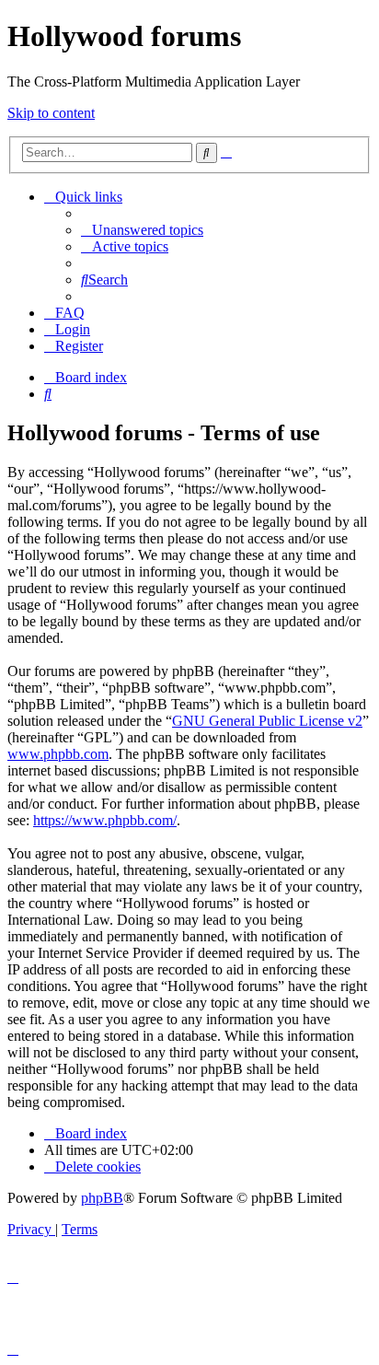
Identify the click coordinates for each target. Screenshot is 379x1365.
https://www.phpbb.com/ (105, 820)
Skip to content (51, 113)
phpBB (102, 1198)
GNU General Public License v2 (267, 721)
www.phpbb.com (58, 754)
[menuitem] (142, 230)
